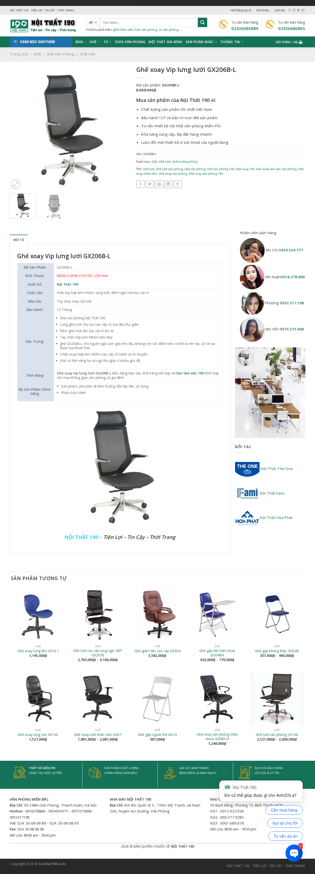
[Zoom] (15, 184)
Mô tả (19, 240)
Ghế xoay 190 (245, 169)
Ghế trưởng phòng (184, 162)
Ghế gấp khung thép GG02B (277, 651)
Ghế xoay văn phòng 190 (206, 174)
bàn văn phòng (146, 29)
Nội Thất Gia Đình (165, 41)
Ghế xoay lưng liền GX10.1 (38, 651)
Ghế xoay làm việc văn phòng (276, 169)
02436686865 (291, 28)
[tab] (19, 240)
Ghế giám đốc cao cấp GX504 (157, 651)
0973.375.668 (292, 328)
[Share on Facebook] (140, 184)
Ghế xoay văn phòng (172, 174)
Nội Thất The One (276, 468)
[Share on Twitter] (150, 184)
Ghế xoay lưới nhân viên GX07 (97, 734)
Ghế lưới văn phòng (169, 169)
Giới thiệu (262, 10)
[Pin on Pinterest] (159, 184)
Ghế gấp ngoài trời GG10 (157, 734)
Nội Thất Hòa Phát (276, 517)
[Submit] (202, 22)
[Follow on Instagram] (294, 10)
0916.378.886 (293, 276)
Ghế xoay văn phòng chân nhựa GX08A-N (217, 736)
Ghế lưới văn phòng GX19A (277, 734)
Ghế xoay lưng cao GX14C (38, 734)
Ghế (37, 53)
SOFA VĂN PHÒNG (130, 41)
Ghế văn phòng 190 (220, 169)
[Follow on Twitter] (298, 10)
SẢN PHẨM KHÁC (200, 41)
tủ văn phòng (168, 29)
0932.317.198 (292, 302)
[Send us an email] (302, 10)
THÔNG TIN (230, 41)
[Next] (121, 129)
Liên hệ (280, 10)
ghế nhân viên (123, 29)
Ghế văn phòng (194, 169)
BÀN (79, 41)
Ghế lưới (87, 53)
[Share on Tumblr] (177, 184)
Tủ (105, 41)
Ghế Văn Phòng (60, 53)
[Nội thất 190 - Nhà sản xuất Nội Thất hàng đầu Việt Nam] (44, 25)
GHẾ (92, 41)
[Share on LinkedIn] (168, 184)
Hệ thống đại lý (241, 10)
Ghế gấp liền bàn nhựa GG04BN (217, 652)
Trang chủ (19, 53)
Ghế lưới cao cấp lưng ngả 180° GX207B (97, 652)
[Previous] (18, 129)
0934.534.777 (291, 249)
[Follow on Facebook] (289, 10)
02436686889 (244, 28)
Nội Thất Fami (272, 493)
